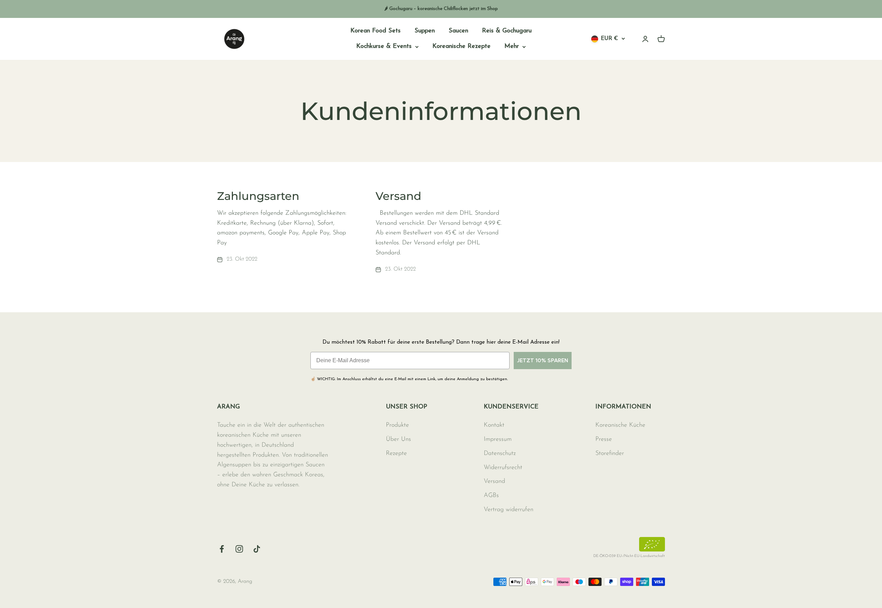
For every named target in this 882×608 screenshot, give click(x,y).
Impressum (498, 439)
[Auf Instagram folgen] (239, 549)
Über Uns (398, 439)
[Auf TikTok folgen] (256, 549)
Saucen (458, 31)
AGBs (491, 496)
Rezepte (396, 453)
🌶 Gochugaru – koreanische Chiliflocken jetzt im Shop (441, 8)
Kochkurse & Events (384, 46)
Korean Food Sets (375, 31)
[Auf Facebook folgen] (221, 549)
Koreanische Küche (620, 425)
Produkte (397, 425)
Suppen (424, 31)
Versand (398, 196)
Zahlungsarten (258, 196)
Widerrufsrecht (503, 468)
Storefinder (609, 453)
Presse (603, 439)
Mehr (511, 46)
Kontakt (494, 425)
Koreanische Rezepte (461, 46)
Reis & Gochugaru (507, 31)
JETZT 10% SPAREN (542, 360)
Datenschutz (500, 453)
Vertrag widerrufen (508, 510)
